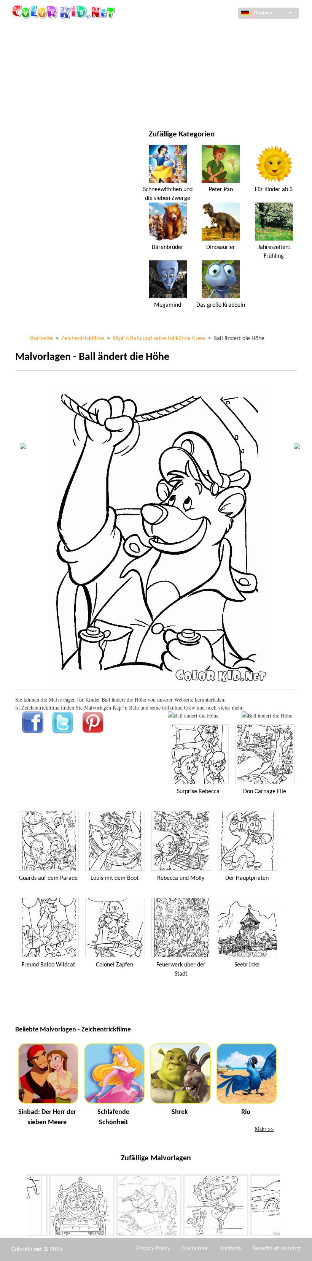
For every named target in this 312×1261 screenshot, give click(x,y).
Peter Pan (221, 190)
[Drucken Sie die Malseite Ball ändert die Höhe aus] (193, 715)
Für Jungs (193, 77)
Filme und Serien (54, 108)
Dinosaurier (220, 247)
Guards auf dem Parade (48, 878)
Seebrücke (246, 965)
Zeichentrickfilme (55, 61)
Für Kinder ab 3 (274, 190)
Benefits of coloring (277, 1249)
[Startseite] (65, 12)
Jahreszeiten (49, 77)
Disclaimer (194, 1249)
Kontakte (230, 1249)
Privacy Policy (153, 1249)
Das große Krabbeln (220, 305)
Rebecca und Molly (180, 878)
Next (286, 1207)
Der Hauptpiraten (247, 878)
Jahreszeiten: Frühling (274, 251)
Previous (21, 1207)
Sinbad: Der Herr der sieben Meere (47, 1117)
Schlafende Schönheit (113, 1117)
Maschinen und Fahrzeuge (66, 30)
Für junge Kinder (54, 92)
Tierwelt (192, 46)
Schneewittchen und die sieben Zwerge (168, 194)
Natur (188, 108)
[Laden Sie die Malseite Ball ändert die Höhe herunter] (267, 715)
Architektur (48, 46)
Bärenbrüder (167, 247)
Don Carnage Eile (264, 792)
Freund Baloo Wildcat (48, 965)
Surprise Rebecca (198, 792)
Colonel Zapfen (114, 965)
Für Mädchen (197, 61)
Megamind (167, 305)
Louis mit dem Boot (114, 878)
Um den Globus (200, 30)
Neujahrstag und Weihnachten (220, 92)
